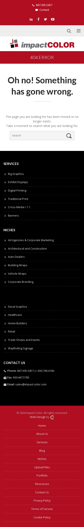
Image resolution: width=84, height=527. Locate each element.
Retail (11, 331)
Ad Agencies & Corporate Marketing (31, 240)
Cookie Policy (42, 517)
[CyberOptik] (52, 417)
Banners (13, 215)
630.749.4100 (45, 371)
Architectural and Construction (27, 248)
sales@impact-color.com (31, 384)
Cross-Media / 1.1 (19, 207)
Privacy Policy (42, 500)
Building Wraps (17, 265)
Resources (42, 484)
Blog (42, 451)
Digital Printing (17, 190)
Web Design (38, 417)
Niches (42, 459)
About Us (42, 434)
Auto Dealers (16, 257)
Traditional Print (18, 199)
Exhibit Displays (18, 182)
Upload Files (42, 467)
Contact (44, 10)
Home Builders (17, 323)
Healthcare (15, 315)
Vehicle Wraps (17, 273)
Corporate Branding (20, 282)
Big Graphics (16, 174)
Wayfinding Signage (20, 348)
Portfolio (42, 475)
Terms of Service (42, 509)
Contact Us (42, 492)
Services (42, 442)
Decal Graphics (17, 307)
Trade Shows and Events (24, 340)
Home (42, 425)
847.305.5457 (44, 5)
